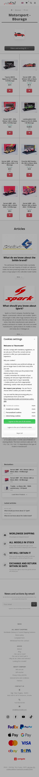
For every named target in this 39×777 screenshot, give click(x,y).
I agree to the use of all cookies (19, 421)
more (33, 406)
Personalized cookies (13, 412)
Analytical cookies (12, 409)
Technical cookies (12, 406)
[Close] (34, 339)
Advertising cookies (13, 416)
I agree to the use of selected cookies (19, 427)
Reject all (19, 433)
